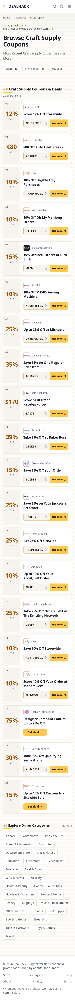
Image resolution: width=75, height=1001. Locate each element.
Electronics (33, 861)
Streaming (40, 919)
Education (12, 861)
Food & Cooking (35, 869)
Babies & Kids (54, 836)
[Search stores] (54, 6)
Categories (20, 17)
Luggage (28, 903)
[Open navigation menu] (69, 6)
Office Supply (15, 911)
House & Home (51, 894)
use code (57, 123)
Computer (45, 844)
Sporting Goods (16, 919)
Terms (68, 981)
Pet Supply (57, 911)
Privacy (37, 981)
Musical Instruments (55, 903)
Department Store (18, 852)
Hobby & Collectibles (48, 886)
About (7, 981)
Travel (10, 936)
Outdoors (36, 911)
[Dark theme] (61, 6)
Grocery (36, 878)
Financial (12, 869)
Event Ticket (55, 861)
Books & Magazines (19, 844)
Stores (7, 975)
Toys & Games (45, 928)
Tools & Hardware (17, 928)
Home (6, 17)
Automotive (30, 836)
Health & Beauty (16, 886)
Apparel (11, 836)
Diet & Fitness (46, 852)
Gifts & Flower (15, 878)
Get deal (33, 732)
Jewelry (10, 903)
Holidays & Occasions (20, 894)
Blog (69, 975)
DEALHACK (16, 6)
